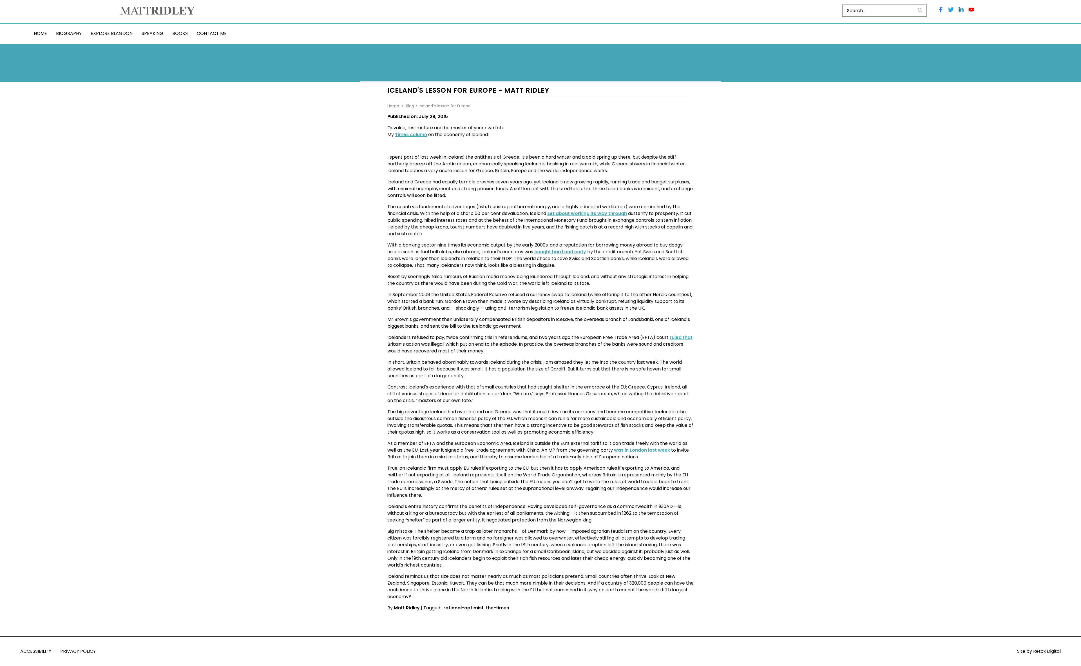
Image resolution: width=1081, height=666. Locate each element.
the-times (497, 608)
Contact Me (212, 33)
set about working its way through (587, 213)
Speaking (152, 33)
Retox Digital (1047, 651)
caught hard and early (560, 251)
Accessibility (35, 651)
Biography (69, 33)
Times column (411, 134)
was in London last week (642, 450)
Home (40, 33)
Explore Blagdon (112, 33)
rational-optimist (463, 608)
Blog (410, 106)
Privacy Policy (78, 651)
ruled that (681, 337)
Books (180, 33)
